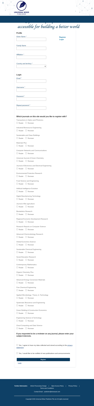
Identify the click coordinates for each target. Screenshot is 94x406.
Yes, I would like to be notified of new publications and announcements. (44, 353)
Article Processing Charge (38, 386)
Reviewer (30, 123)
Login (19, 363)
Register (43, 359)
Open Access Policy (57, 386)
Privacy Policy (72, 386)
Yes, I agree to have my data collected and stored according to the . (44, 346)
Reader (20, 123)
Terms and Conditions (47, 388)
